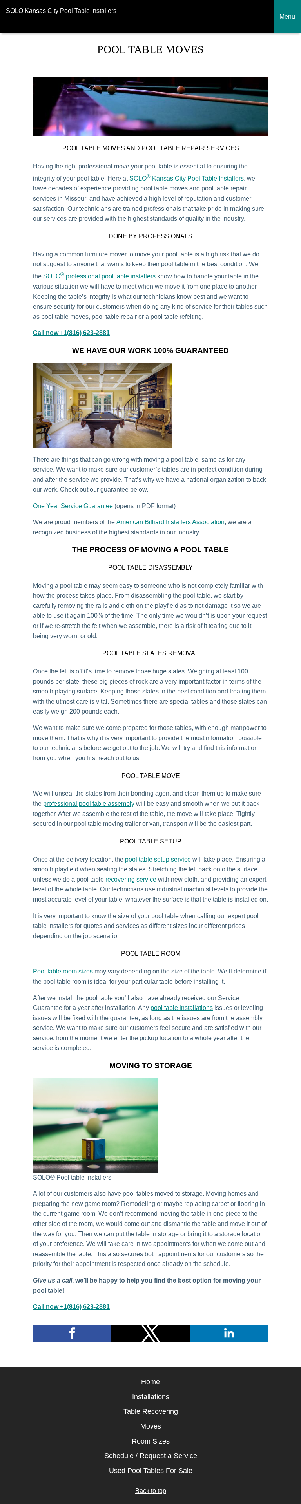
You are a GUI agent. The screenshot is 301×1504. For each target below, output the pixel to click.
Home (150, 1382)
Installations (150, 1397)
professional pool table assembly (88, 803)
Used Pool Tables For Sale (150, 1471)
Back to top (150, 1491)
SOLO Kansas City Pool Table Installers (186, 178)
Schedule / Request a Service (150, 1456)
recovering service (130, 879)
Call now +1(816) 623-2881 (71, 332)
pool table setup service (158, 859)
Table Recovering (150, 1411)
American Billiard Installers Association (170, 522)
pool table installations (181, 1007)
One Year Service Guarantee (73, 506)
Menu (287, 16)
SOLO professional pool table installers (99, 276)
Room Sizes (151, 1441)
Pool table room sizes (63, 971)
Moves (150, 1426)
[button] (72, 1333)
